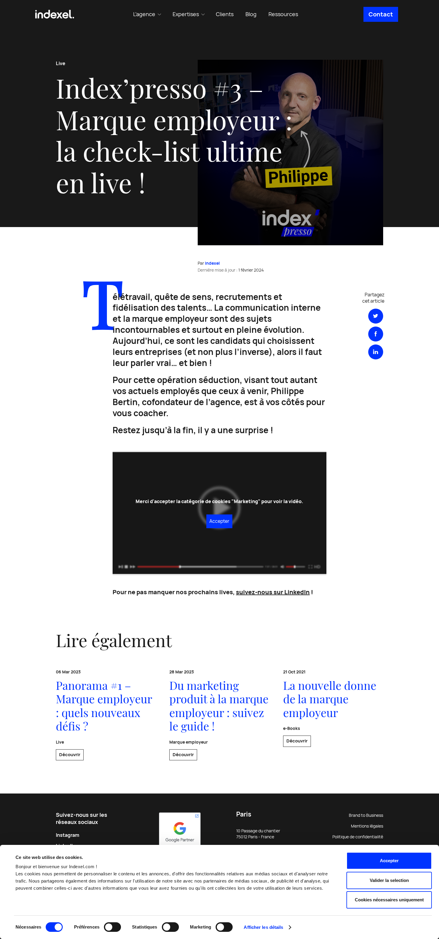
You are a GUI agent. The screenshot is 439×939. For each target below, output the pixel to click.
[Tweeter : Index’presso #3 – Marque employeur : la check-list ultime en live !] (375, 316)
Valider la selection (389, 880)
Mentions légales (367, 826)
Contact (381, 14)
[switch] (112, 927)
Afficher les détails (263, 927)
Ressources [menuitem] (283, 14)
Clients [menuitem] (225, 14)
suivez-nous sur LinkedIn (273, 592)
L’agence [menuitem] (144, 14)
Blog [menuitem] (251, 14)
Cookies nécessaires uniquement (389, 899)
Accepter (389, 860)
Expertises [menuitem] (186, 14)
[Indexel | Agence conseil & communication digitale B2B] (54, 14)
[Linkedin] (375, 351)
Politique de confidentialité (357, 837)
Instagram (67, 835)
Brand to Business (366, 815)
